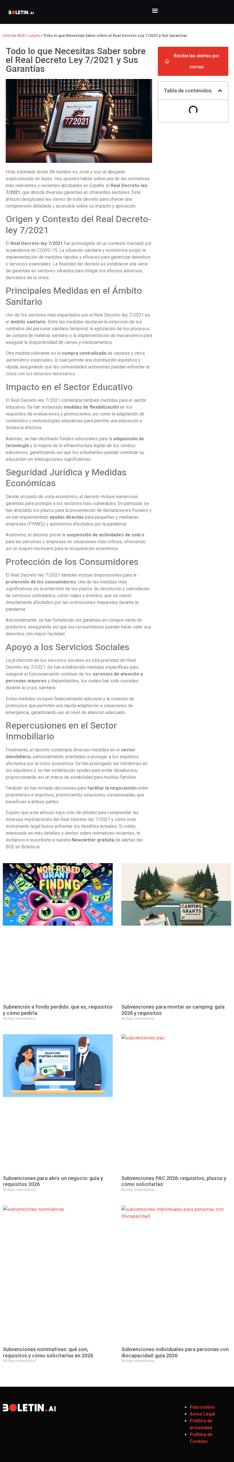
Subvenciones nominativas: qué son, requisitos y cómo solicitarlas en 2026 (48, 1352)
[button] (155, 10)
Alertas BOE (14, 35)
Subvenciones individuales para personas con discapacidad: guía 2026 (175, 1352)
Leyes (34, 35)
